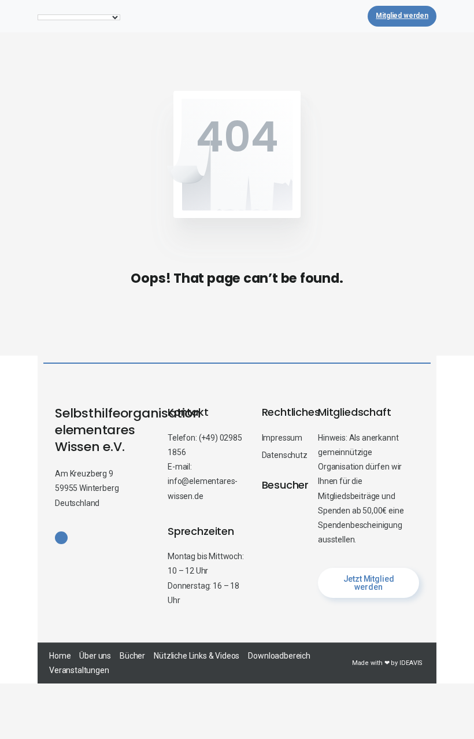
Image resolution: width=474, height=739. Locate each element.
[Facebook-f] (61, 537)
